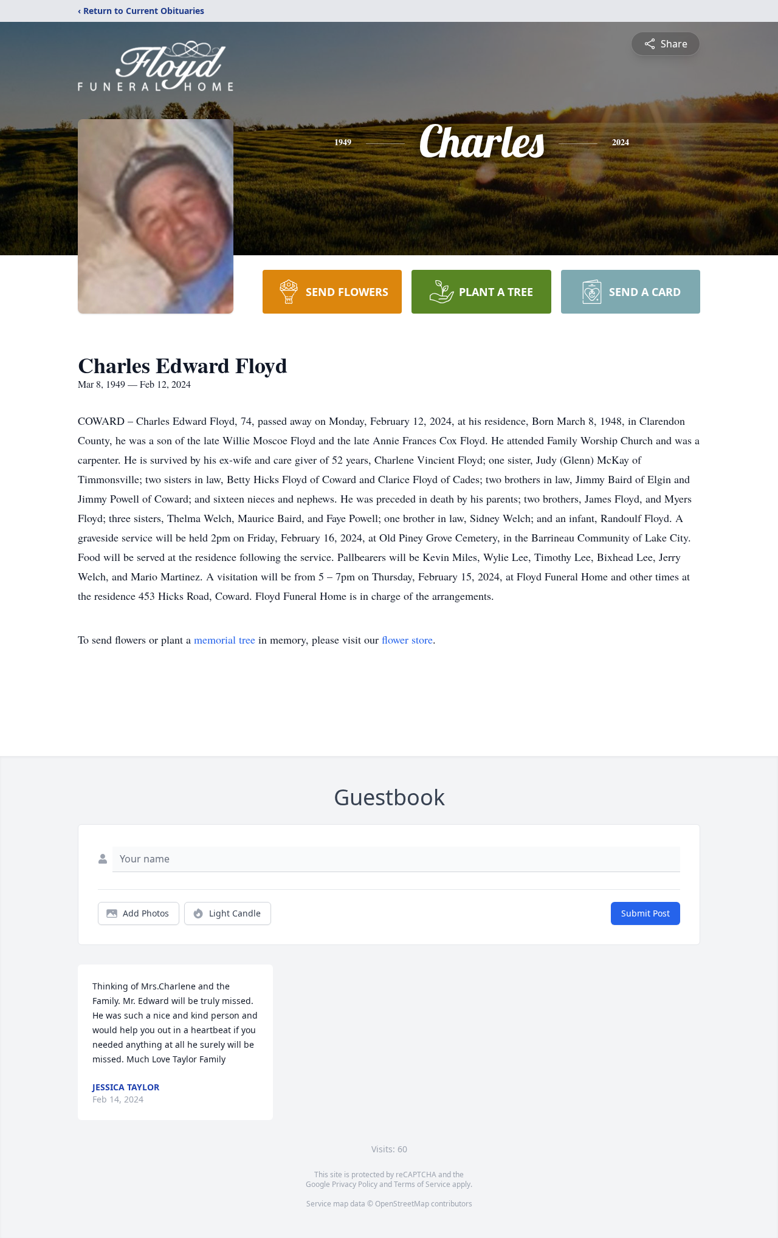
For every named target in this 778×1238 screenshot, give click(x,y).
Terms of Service (422, 1184)
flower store (407, 639)
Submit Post (645, 913)
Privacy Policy (354, 1184)
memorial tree (224, 639)
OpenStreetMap (402, 1203)
